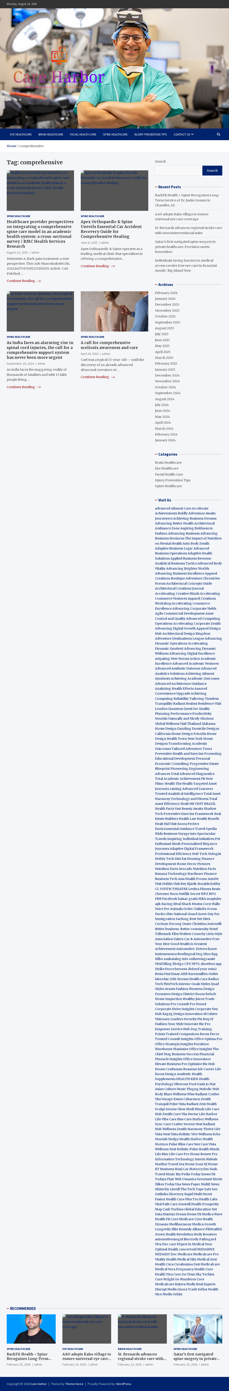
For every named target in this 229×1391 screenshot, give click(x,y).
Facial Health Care (83, 134)
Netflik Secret (189, 894)
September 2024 (167, 393)
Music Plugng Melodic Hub (198, 1089)
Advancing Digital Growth (175, 628)
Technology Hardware (185, 874)
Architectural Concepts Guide (189, 583)
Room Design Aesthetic (173, 1074)
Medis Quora (177, 1289)
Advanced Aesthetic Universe (177, 668)
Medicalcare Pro (206, 1254)
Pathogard (207, 1239)
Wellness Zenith (174, 1129)
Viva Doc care (166, 1244)
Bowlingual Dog (190, 954)
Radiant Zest (196, 1104)
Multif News (210, 1184)
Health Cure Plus (179, 1199)
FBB (158, 899)
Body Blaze (163, 1094)
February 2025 (166, 363)
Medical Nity (186, 1259)
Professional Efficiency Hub (177, 854)
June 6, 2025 (89, 243)
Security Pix (193, 1019)
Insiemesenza (166, 954)
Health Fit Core (166, 1219)
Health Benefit (208, 819)
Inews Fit (208, 1174)
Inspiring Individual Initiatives (190, 839)
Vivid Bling (163, 964)
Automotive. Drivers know (196, 949)
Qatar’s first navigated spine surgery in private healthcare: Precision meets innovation (185, 247)
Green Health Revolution (174, 1234)
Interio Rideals (206, 1159)
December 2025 (167, 304)
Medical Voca (165, 1269)
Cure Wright (164, 1279)
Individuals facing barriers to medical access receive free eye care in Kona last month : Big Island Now (186, 265)
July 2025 (162, 334)
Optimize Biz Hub (201, 1064)
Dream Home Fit (188, 1214)
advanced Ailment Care (173, 508)
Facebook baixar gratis (180, 899)
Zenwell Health (189, 1204)
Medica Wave (212, 1214)
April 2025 (163, 352)
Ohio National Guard (181, 914)
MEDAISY (162, 1254)
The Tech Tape (192, 1189)
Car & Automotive (198, 939)
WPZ (204, 894)
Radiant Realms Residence (193, 704)
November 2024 (167, 381)
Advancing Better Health (174, 523)
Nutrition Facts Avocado (173, 869)
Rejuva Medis (185, 1284)
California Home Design (174, 734)
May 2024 (162, 417)
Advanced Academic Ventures (195, 664)
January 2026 (165, 299)
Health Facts (165, 809)
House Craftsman (168, 1069)
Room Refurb (205, 994)
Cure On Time (184, 1274)
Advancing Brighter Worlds (187, 569)
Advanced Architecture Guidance (181, 684)
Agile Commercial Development (180, 613)
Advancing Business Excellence (179, 573)
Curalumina (183, 1264)
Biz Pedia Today (188, 1174)
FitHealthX (214, 1229)
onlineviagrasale (202, 959)
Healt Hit (187, 804)
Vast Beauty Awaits (189, 809)
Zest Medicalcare (206, 1264)
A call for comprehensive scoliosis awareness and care (109, 345)
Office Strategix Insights (174, 1044)
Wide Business (166, 834)
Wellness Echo (209, 1134)
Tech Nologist (210, 854)
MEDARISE (205, 1249)
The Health (184, 784)
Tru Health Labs (205, 1199)
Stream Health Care (192, 979)
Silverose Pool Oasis (189, 1084)
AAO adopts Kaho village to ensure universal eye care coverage (86, 1358)
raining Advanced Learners (191, 789)
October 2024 (165, 387)
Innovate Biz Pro (197, 1024)
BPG (212, 894)
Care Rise (176, 1119)
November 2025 (167, 311)
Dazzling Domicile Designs (198, 729)
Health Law (187, 819)
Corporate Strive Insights (174, 1009)
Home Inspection (168, 999)
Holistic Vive (188, 1134)
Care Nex (193, 1144)
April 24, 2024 (89, 354)
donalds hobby (208, 884)
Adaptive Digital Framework (192, 849)
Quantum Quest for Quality (189, 709)
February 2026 (166, 293)
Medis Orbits (172, 1294)
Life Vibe (161, 1119)
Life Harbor (208, 1114)
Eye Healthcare (21, 134)
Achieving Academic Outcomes (195, 678)
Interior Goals (189, 984)
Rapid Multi (193, 1194)
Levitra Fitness (199, 889)
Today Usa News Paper (182, 1184)
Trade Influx (197, 1289)
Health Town (177, 739)
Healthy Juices (193, 999)
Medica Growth (204, 1224)
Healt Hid (162, 824)
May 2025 (162, 346)
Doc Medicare (181, 1254)
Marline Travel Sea (169, 1164)
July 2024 (162, 405)
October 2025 (165, 316)
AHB (184, 974)
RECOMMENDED (23, 1308)
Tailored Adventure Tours (192, 749)
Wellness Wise (184, 1094)
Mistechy (162, 1189)
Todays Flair (164, 1179)
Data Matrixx (165, 1214)
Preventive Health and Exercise (179, 754)
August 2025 (164, 328)
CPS (187, 964)
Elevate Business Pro (171, 1064)
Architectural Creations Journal (179, 588)
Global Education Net (200, 1209)
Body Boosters (205, 1234)
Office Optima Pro (208, 1039)
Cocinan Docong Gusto (173, 924)
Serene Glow (175, 1109)
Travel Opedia (206, 829)
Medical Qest (207, 1259)
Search (160, 161)
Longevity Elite (166, 1229)
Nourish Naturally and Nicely (177, 719)
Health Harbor (190, 1139)
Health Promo (196, 879)
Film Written (181, 934)
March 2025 (164, 358)
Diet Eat (181, 859)
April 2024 (163, 423)
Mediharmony (180, 1224)
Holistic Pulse (187, 1149)
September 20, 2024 (20, 363)
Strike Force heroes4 (171, 969)
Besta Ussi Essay (167, 974)
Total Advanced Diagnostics (192, 774)
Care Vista (208, 1144)
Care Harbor (194, 1119)
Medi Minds (195, 1109)
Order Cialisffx (194, 909)
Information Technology (174, 1159)
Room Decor (209, 1034)
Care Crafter (173, 1124)
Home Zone (194, 1164)
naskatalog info (176, 959)
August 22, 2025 (17, 252)
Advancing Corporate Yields (194, 609)
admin (35, 252)
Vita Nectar (189, 1114)
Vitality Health (165, 1259)
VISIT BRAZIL (205, 804)
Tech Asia (177, 879)
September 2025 (167, 322)
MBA (202, 899)
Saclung (182, 919)
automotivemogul (169, 1239)
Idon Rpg (210, 954)
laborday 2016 (165, 979)
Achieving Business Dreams (194, 518)
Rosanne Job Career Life (202, 1069)
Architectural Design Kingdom (186, 634)
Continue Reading (21, 281)
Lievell (175, 1189)
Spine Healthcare (115, 134)
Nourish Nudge (167, 1139)
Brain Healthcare (50, 134)
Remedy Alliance (192, 1229)
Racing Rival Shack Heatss (181, 904)
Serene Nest (193, 1124)
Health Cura (164, 1264)
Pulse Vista (177, 1104)
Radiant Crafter (207, 1094)
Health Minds (209, 1149)
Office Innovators (197, 1059)
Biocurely (191, 1239)
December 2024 (167, 375)
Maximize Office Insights (192, 1049)
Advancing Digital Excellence (192, 653)
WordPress (123, 1384)
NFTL (195, 964)
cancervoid (188, 1249)
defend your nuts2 (202, 969)
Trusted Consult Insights (174, 1039)
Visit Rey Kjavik (185, 884)
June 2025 (162, 340)
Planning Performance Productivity (183, 714)
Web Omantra (186, 1179)
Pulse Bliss (177, 1144)
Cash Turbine (173, 1209)
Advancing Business (184, 533)
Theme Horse (74, 1384)
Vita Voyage (164, 1099)
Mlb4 (159, 959)
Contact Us (182, 134)
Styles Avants (165, 989)
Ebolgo (178, 964)
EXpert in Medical (190, 1244)
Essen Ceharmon (187, 1099)
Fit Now (207, 779)
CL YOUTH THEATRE (171, 889)
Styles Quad (210, 984)
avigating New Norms (172, 659)
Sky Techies (205, 1274)
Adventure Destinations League (179, 638)
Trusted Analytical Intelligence (179, 794)
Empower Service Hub (173, 1029)
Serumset (204, 1179)
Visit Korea (178, 824)
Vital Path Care (166, 1204)
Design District (183, 994)
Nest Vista (170, 1134)
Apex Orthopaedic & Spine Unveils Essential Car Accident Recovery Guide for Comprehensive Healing (111, 229)
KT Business (164, 1169)
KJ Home (211, 1164)
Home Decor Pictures (193, 864)
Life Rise (161, 1154)
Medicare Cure (190, 1219)
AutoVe (213, 879)
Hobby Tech (164, 859)
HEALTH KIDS (187, 1079)
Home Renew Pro (204, 1154)
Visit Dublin (164, 884)
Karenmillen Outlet (203, 974)
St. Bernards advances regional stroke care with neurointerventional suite (141, 1358)
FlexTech (170, 984)
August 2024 (164, 399)
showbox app (211, 964)
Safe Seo (211, 1189)
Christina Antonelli (206, 924)
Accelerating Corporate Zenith (197, 624)
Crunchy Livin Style (207, 934)
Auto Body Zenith (195, 543)
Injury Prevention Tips (150, 134)
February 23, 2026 (74, 1364)
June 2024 (162, 411)
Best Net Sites (199, 919)
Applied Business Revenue (190, 558)
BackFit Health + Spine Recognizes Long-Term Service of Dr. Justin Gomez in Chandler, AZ (187, 200)
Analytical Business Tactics (176, 563)
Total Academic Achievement (177, 779)
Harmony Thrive (200, 1129)
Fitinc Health (165, 784)
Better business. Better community (182, 929)
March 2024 (164, 429)
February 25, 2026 (18, 1364)
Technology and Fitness (189, 799)
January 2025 (165, 370)
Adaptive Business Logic (174, 548)
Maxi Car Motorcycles (192, 1169)
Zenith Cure (171, 1114)
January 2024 (165, 440)
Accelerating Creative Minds (177, 594)
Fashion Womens (189, 989)
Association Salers (169, 939)
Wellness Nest (165, 1149)
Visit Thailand (190, 724)
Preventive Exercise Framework (188, 814)
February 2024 (166, 434)
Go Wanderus (185, 1279)
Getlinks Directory (169, 1194)
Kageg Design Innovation (182, 1014)
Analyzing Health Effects (174, 689)
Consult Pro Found (191, 1004)
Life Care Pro (179, 1154)
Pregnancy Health (190, 1269)
